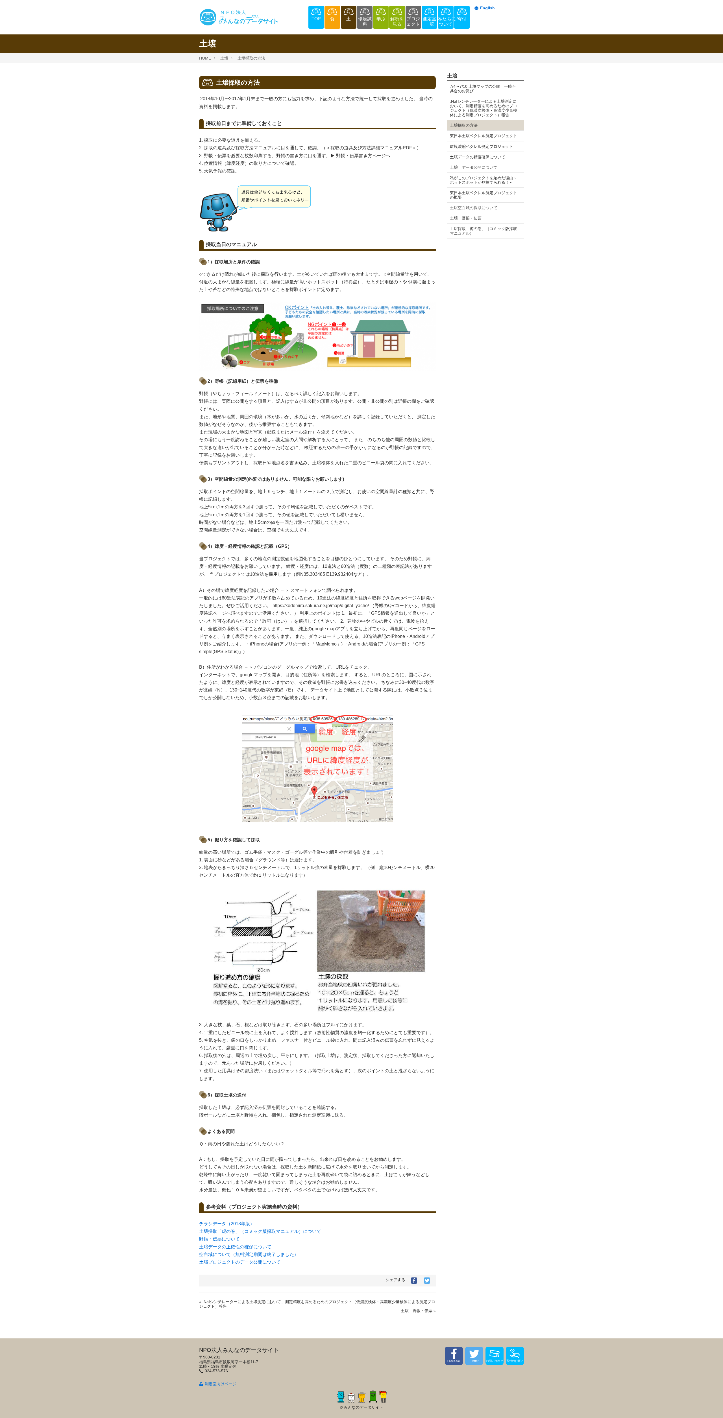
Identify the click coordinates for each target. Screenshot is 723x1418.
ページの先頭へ (711, 1406)
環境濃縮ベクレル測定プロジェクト (481, 146)
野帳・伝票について (219, 1239)
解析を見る (397, 21)
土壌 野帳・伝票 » (418, 1310)
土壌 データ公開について (473, 167)
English (487, 8)
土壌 (224, 58)
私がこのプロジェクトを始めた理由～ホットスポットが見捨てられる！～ (483, 180)
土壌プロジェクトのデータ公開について (239, 1262)
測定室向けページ (220, 1384)
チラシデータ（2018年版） (226, 1223)
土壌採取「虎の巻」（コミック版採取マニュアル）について (261, 1231)
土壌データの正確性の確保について (236, 1246)
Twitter (474, 1360)
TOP (316, 18)
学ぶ (381, 18)
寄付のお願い (514, 1360)
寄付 (461, 18)
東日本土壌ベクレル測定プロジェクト (483, 136)
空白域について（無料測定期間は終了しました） (249, 1254)
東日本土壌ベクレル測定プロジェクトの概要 (483, 195)
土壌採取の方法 (251, 58)
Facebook (453, 1360)
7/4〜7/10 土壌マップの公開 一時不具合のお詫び (483, 88)
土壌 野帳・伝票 (466, 218)
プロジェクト (413, 21)
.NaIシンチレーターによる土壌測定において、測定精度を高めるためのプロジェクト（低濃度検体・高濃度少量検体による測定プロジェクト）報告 (483, 108)
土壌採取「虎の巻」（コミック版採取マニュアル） (483, 230)
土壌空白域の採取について (473, 207)
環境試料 (365, 21)
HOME (205, 58)
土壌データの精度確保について (477, 157)
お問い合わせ (494, 1360)
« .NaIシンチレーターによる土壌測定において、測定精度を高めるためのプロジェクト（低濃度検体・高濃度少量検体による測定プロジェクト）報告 (317, 1303)
